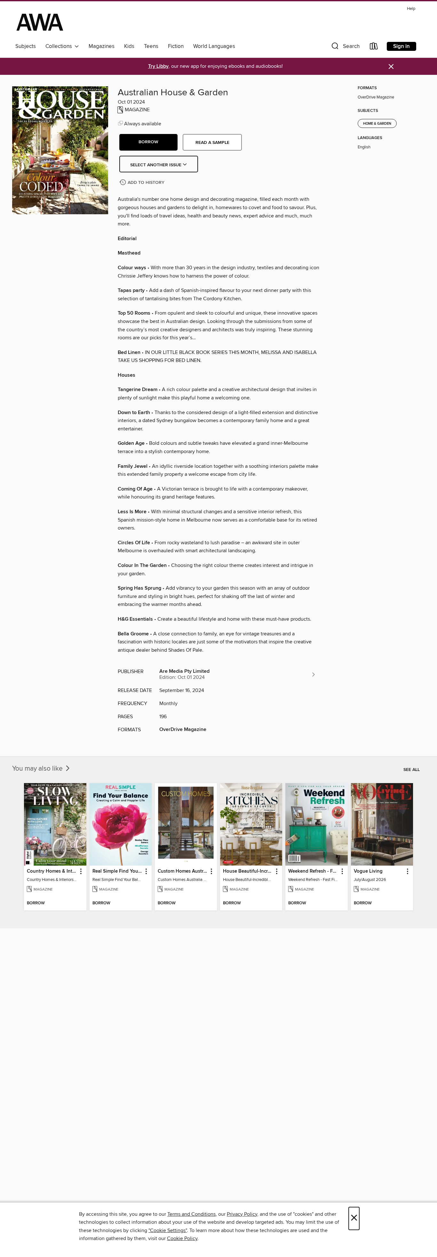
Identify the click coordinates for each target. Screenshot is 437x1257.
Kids (129, 46)
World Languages (214, 46)
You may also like (38, 769)
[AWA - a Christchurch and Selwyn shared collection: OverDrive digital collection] (40, 22)
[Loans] (374, 47)
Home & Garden (377, 124)
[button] (344, 47)
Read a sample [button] (212, 142)
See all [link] (411, 770)
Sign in (401, 46)
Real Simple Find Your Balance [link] (117, 871)
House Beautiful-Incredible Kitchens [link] (248, 871)
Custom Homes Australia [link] (183, 871)
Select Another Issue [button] (156, 165)
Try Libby (158, 66)
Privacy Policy (242, 1214)
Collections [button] (60, 46)
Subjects (25, 46)
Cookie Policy (182, 1238)
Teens (151, 46)
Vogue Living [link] (368, 871)
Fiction (176, 46)
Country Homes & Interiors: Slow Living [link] (52, 871)
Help (411, 8)
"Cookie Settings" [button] (167, 1230)
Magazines (102, 46)
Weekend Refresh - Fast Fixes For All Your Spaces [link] (313, 871)
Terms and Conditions (191, 1214)
